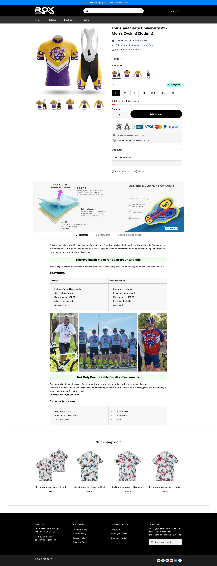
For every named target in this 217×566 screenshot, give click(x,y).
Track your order (119, 533)
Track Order (70, 20)
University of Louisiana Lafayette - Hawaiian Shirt (51, 487)
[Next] (191, 466)
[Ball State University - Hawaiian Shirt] (127, 466)
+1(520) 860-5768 (44, 537)
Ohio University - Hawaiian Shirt (89, 487)
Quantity (116, 109)
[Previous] (26, 466)
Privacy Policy (79, 538)
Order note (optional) (121, 157)
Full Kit (116, 74)
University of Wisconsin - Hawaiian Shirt (165, 487)
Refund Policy (79, 533)
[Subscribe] (179, 542)
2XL (153, 93)
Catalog (52, 20)
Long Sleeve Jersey (137, 74)
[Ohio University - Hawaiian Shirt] (90, 466)
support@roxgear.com (46, 540)
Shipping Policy (80, 529)
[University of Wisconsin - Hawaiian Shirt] (165, 466)
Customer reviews (120, 538)
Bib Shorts (148, 74)
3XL (163, 93)
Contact (87, 20)
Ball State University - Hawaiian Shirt (127, 487)
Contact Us (116, 529)
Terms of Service (81, 542)
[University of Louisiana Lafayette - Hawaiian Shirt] (52, 466)
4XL (172, 93)
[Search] (87, 11)
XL (144, 93)
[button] (178, 11)
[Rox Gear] (44, 10)
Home (37, 20)
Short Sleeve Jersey (127, 74)
